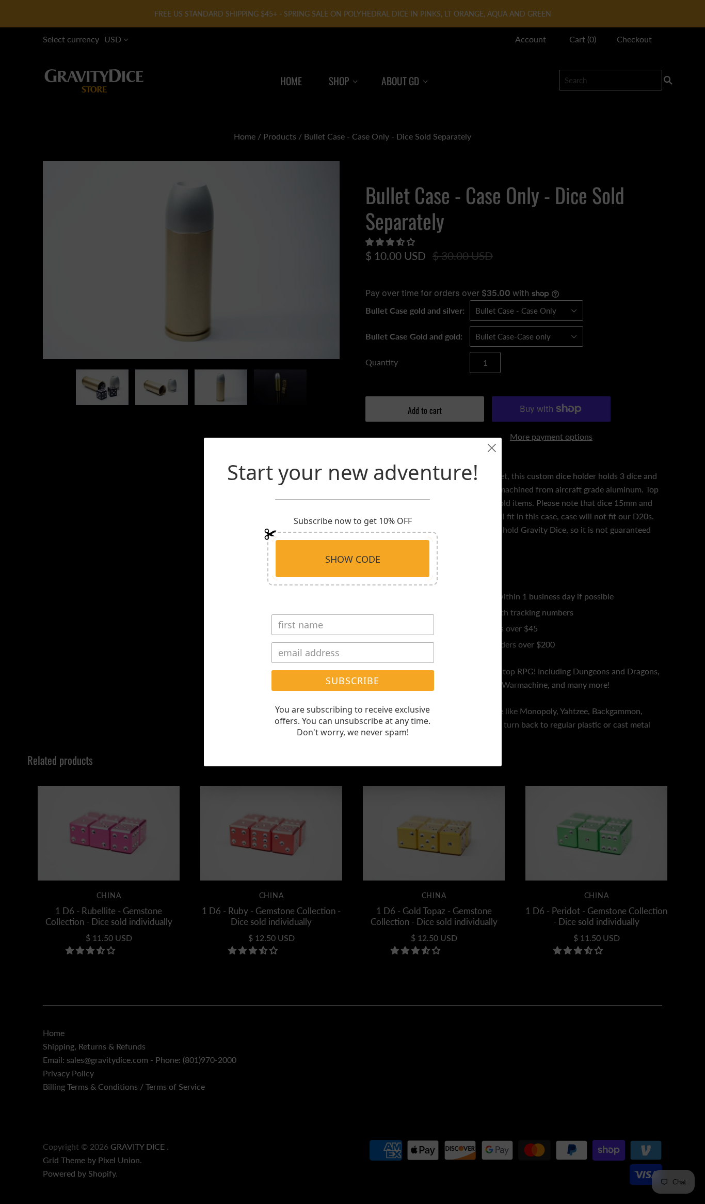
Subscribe (352, 680)
